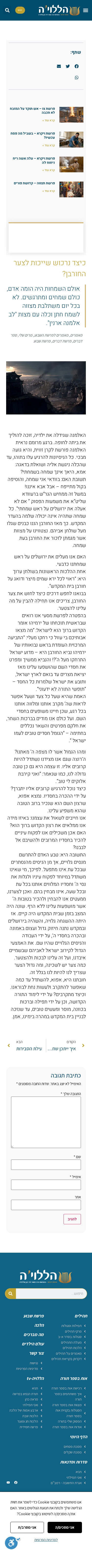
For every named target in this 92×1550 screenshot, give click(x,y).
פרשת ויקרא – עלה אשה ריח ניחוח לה (34, 160)
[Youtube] (8, 1482)
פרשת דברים (61, 341)
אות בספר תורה (73, 1378)
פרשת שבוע (42, 341)
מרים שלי (25, 335)
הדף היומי (78, 1436)
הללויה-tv (35, 1378)
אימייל (75, 1177)
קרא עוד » (48, 120)
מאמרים (76, 335)
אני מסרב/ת (27, 1527)
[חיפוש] (10, 1293)
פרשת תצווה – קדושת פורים (34, 183)
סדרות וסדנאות (73, 1462)
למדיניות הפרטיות (46, 1540)
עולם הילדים (33, 1344)
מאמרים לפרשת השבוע (51, 335)
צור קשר (36, 1353)
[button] (85, 10)
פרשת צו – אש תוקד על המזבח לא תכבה (32, 110)
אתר (78, 1197)
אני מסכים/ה (64, 1527)
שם (77, 1157)
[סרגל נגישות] (13, 1543)
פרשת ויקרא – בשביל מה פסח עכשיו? (33, 135)
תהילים (81, 1316)
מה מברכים (34, 1334)
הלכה (39, 1325)
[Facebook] (16, 1482)
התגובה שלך (71, 1094)
